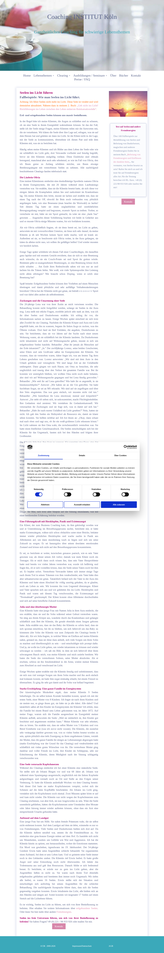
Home (27, 76)
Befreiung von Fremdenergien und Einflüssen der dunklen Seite (127, 158)
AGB (111, 946)
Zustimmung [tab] (43, 455)
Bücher (123, 76)
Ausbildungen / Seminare (89, 76)
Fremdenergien (64, 911)
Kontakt (136, 76)
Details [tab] (82, 455)
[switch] (67, 494)
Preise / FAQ (82, 79)
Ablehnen (45, 505)
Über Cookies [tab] (120, 455)
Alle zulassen (119, 505)
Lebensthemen (43, 76)
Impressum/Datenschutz (82, 946)
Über (113, 76)
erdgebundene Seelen (87, 908)
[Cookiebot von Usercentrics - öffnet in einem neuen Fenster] (125, 447)
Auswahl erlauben (82, 505)
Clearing (62, 76)
